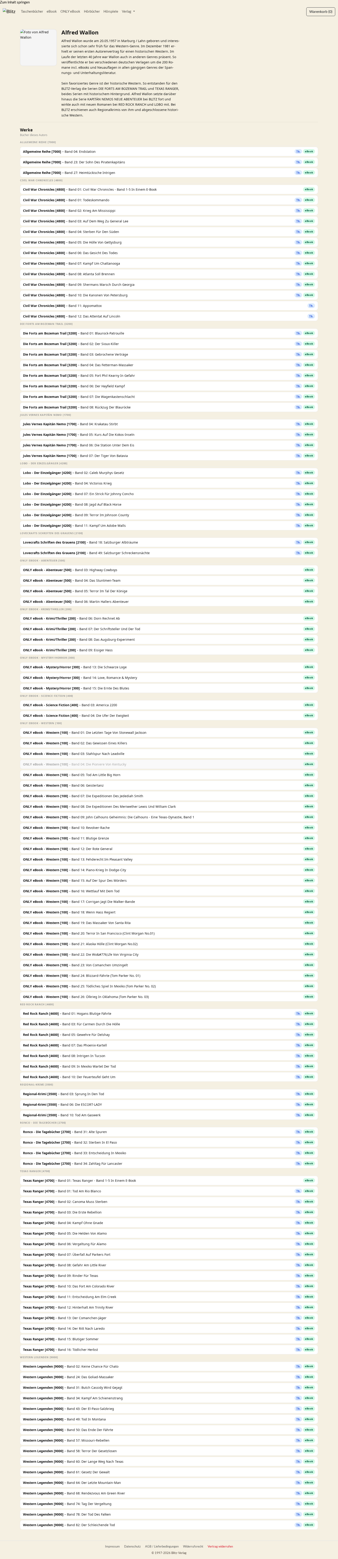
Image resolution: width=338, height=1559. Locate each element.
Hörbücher (92, 11)
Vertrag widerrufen (220, 1546)
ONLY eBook (70, 11)
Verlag (127, 11)
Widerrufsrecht (193, 1546)
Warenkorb (320, 12)
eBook (52, 11)
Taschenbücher (32, 11)
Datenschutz (132, 1546)
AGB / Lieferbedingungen (162, 1546)
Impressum (112, 1546)
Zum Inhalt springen (15, 2)
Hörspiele (110, 11)
